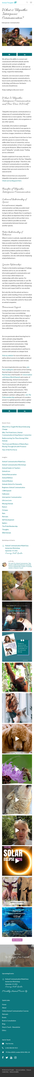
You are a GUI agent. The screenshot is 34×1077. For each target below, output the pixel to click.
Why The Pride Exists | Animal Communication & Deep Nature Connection (16, 434)
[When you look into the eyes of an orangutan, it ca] (17, 677)
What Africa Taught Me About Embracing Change (16, 428)
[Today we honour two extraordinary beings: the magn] (17, 891)
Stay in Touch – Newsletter (11, 1027)
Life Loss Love (7, 500)
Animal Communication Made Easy (13, 461)
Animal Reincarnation (9, 474)
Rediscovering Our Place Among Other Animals (15, 439)
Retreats (5, 517)
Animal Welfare (7, 478)
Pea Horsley (6, 375)
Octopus (5, 510)
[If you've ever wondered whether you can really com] (17, 830)
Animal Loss (6, 471)
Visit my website (7, 355)
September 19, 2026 (11, 550)
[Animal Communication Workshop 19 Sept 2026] (17, 586)
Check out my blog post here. (12, 181)
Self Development (8, 520)
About (4, 1008)
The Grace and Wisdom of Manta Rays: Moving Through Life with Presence (15, 445)
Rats (3, 513)
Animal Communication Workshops (14, 465)
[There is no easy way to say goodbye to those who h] (17, 647)
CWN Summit (6, 491)
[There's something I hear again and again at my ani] (17, 616)
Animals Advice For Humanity (12, 484)
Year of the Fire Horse (9, 450)
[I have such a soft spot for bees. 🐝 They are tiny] (17, 769)
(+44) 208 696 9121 (11, 1048)
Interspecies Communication (10, 22)
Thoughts (5, 529)
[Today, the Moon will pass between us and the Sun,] (17, 861)
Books (4, 1017)
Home (4, 1004)
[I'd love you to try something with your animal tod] (17, 708)
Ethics (4, 1030)
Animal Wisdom (7, 481)
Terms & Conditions (20, 1070)
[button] (31, 2)
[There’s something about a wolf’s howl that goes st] (17, 800)
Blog (3, 1024)
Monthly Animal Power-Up (14, 991)
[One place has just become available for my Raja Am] (17, 922)
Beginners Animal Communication (13, 487)
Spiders (4, 523)
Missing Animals (7, 504)
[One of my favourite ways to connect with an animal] (17, 738)
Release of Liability (14, 1072)
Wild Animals (6, 533)
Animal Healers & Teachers (11, 468)
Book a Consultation (9, 1021)
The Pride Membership (9, 526)
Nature (4, 507)
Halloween (5, 494)
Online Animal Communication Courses (15, 1011)
